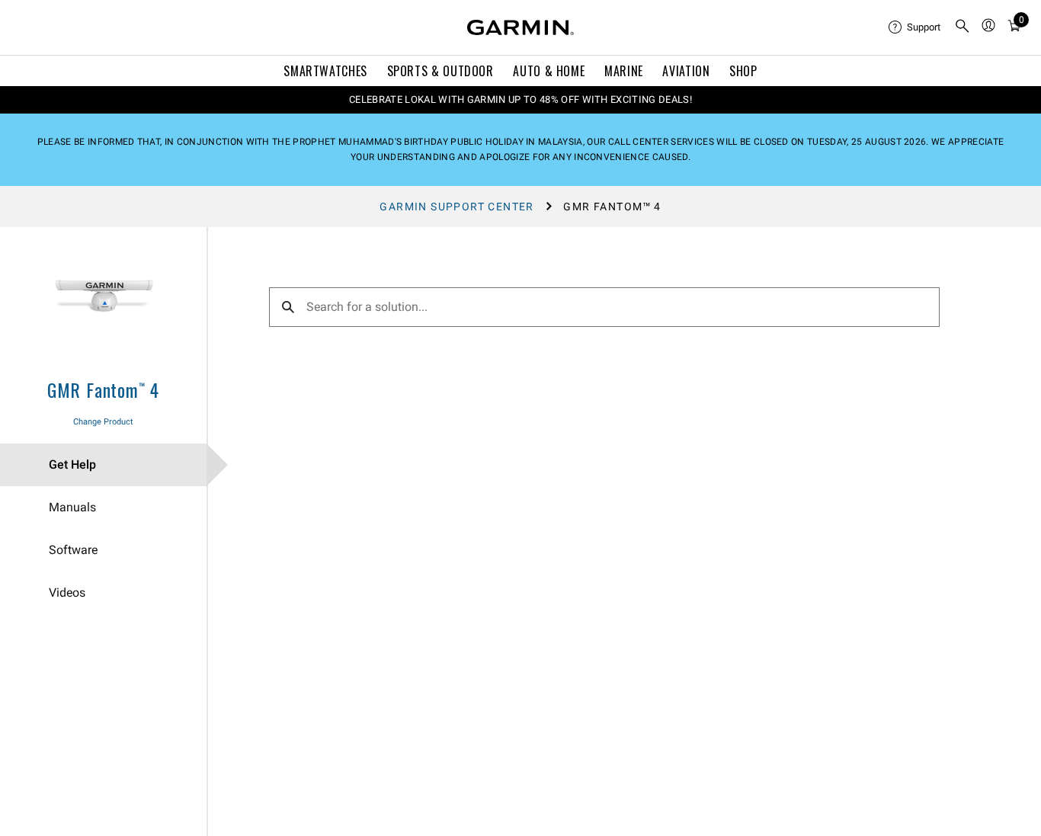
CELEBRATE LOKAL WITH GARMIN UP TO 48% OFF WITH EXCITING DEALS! (520, 99)
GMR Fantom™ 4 (103, 389)
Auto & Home (549, 71)
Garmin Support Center (456, 206)
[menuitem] (915, 27)
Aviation (685, 71)
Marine (623, 71)
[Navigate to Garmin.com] (520, 27)
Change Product (103, 422)
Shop (743, 71)
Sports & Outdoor (440, 71)
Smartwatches (325, 71)
